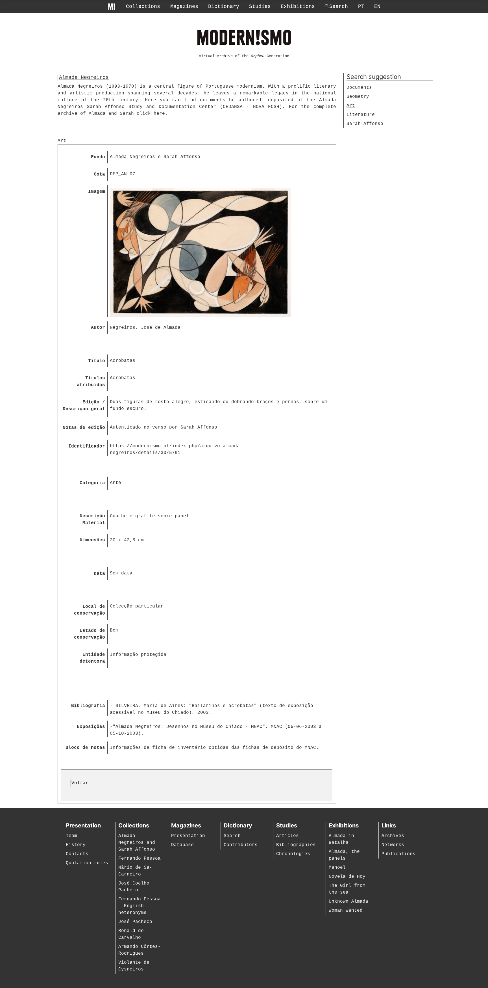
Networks (393, 845)
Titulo (96, 361)
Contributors (241, 845)
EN (377, 6)
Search (232, 835)
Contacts (77, 854)
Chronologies (293, 854)
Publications (398, 854)
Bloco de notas (85, 747)
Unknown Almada (348, 901)
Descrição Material (92, 520)
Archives (393, 835)
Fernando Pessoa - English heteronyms (139, 906)
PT (361, 6)
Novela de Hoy (347, 876)
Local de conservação (89, 610)
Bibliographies (296, 845)
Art (351, 105)
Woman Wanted (346, 910)
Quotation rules (87, 863)
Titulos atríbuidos (91, 382)
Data (99, 573)
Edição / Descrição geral (84, 406)
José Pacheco (135, 921)
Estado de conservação (89, 634)
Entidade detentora (92, 658)
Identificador (86, 446)
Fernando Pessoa (139, 858)
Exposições (91, 726)
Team (71, 835)
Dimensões (92, 540)
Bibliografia (88, 705)
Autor (98, 327)
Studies (260, 6)
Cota (99, 174)
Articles (287, 835)
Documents (359, 87)
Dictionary (223, 6)
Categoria (92, 483)
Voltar (79, 783)
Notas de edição (84, 427)
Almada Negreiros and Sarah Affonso (136, 842)
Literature (361, 114)
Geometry (358, 96)
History (76, 845)
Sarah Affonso (365, 123)
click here (151, 113)
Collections (143, 6)
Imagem (96, 191)
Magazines (184, 6)
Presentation (188, 835)
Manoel (337, 867)
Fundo (98, 157)
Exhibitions (298, 6)
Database (182, 845)
